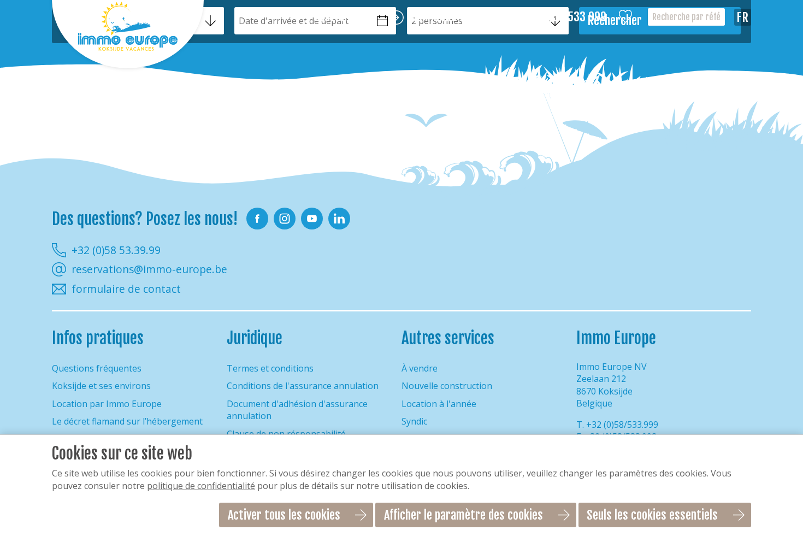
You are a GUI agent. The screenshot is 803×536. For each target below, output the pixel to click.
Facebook (257, 218)
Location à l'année (439, 404)
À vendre (420, 368)
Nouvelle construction (447, 386)
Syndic (414, 421)
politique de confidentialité (201, 486)
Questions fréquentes (96, 368)
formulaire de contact (126, 289)
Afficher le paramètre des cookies (463, 515)
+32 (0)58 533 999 (563, 17)
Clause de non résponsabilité (286, 434)
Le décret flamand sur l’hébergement (127, 421)
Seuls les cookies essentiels (652, 515)
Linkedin (339, 218)
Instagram (285, 218)
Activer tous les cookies (284, 515)
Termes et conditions (270, 368)
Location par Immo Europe (107, 404)
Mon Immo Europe (450, 17)
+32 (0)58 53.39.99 (116, 250)
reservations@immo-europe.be (149, 269)
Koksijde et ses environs (101, 386)
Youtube (312, 218)
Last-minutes (345, 17)
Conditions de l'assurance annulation (303, 386)
